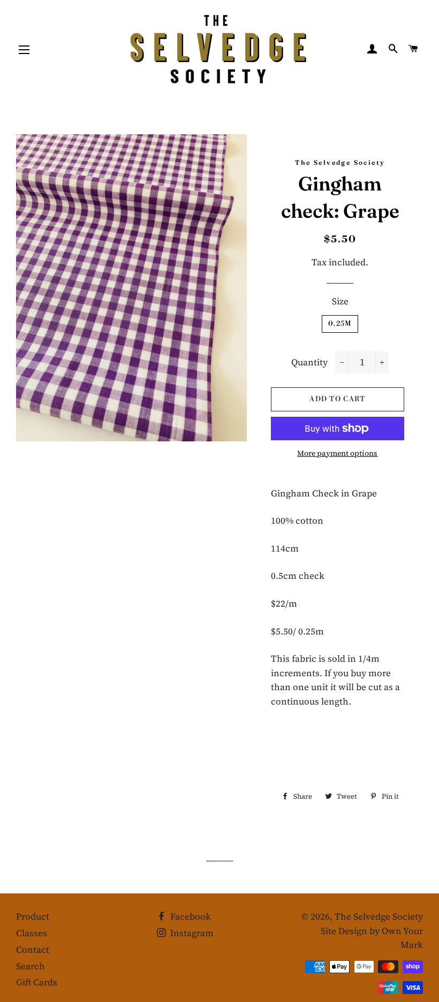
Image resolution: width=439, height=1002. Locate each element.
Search (30, 966)
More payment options (337, 453)
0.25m (340, 323)
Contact (32, 949)
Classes (31, 933)
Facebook (189, 916)
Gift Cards (36, 982)
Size (340, 301)
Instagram (191, 933)
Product (32, 916)
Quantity (309, 362)
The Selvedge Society (379, 916)
